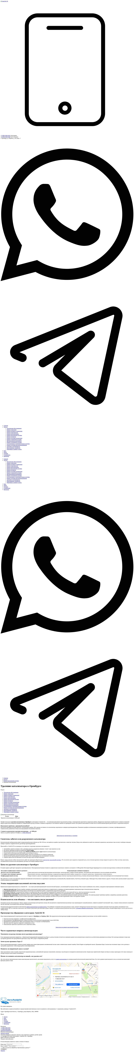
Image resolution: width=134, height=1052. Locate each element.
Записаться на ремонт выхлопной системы (67, 927)
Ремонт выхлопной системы (11, 799)
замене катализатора (61, 959)
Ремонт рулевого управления (11, 795)
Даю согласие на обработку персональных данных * (16, 1047)
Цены (5, 1019)
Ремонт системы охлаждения (11, 802)
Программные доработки (10, 810)
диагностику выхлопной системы (52, 860)
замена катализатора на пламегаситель (36, 906)
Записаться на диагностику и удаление (67, 835)
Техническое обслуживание (11, 792)
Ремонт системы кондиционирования (14, 807)
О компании (7, 1022)
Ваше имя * (4, 1044)
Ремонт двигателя (8, 793)
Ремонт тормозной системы (11, 803)
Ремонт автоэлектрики (10, 798)
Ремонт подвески (8, 800)
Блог (5, 1018)
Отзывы (6, 1021)
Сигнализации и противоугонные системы (15, 806)
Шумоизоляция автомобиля (11, 805)
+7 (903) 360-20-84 (5, 137)
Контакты (6, 1023)
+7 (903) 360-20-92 (5, 135)
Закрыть (3, 1050)
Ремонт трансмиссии (9, 796)
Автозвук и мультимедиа (10, 809)
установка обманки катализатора (84, 908)
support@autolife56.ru (6, 1030)
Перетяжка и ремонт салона (11, 812)
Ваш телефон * (5, 1046)
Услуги (5, 1016)
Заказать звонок (5, 1033)
